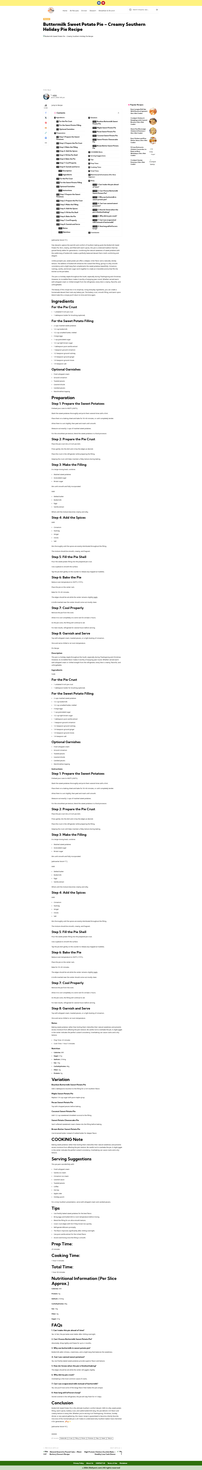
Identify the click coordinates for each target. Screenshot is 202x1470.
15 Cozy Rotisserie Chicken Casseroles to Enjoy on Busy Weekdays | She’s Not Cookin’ (138, 151)
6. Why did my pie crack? (107, 216)
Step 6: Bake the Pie (67, 159)
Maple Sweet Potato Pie (106, 128)
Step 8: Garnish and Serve (70, 167)
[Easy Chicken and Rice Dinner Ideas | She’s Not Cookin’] (153, 140)
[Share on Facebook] (45, 112)
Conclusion (95, 232)
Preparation (60, 133)
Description (67, 171)
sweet (103, 1438)
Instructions (67, 190)
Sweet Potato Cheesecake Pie (105, 141)
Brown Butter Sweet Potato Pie (106, 147)
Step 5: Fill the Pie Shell (69, 155)
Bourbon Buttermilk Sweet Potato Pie (105, 122)
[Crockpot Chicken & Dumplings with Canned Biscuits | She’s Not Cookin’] (153, 121)
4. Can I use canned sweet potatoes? (105, 204)
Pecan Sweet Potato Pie (106, 132)
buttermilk (63, 1438)
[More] (45, 142)
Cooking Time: (95, 167)
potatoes (90, 1438)
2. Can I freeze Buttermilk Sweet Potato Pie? (105, 192)
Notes (65, 228)
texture (110, 1438)
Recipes (46, 19)
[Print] (45, 137)
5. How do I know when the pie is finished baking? (105, 211)
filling (77, 1438)
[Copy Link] (45, 132)
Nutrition (66, 232)
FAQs (93, 181)
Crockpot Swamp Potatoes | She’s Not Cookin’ (138, 162)
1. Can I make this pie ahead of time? (106, 186)
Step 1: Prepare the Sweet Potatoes (68, 138)
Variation (93, 118)
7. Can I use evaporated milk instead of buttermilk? (104, 221)
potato (83, 1438)
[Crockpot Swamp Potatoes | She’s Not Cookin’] (153, 162)
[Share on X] (45, 117)
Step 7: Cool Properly (68, 163)
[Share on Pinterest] (45, 122)
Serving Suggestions (98, 156)
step (97, 1438)
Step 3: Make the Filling (69, 147)
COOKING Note (97, 152)
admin (55, 95)
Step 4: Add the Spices (68, 151)
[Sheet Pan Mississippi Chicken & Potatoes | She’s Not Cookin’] (153, 131)
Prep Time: (94, 163)
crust (70, 1438)
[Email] (45, 127)
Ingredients (60, 117)
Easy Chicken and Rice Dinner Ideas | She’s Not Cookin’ (139, 140)
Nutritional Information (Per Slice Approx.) (102, 176)
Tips (92, 160)
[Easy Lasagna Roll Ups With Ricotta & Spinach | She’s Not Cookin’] (153, 111)
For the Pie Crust (65, 121)
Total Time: (94, 171)
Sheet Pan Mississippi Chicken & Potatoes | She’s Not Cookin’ (138, 131)
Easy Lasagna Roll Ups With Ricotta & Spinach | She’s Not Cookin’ (139, 111)
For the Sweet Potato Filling (70, 125)
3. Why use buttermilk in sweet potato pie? (104, 198)
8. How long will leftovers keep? (105, 227)
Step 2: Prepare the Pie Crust (71, 143)
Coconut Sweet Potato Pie (107, 136)
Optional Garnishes (66, 129)
